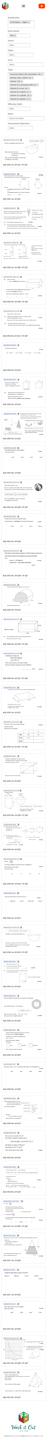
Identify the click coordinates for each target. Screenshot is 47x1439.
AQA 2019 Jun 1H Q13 (11, 713)
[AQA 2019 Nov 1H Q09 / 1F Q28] (23, 800)
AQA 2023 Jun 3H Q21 (11, 199)
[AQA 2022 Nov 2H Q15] (23, 355)
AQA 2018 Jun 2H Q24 (11, 1055)
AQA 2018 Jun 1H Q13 (11, 918)
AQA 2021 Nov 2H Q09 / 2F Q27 (15, 507)
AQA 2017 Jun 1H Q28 (11, 1260)
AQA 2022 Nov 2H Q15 (12, 370)
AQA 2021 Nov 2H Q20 (12, 541)
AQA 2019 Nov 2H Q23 (12, 849)
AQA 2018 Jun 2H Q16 (11, 987)
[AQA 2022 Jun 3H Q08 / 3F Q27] (23, 253)
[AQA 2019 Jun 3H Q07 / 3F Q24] (23, 732)
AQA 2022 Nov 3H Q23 (12, 439)
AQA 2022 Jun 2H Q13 (11, 233)
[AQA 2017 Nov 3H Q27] (23, 1382)
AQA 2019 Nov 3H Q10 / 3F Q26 (15, 884)
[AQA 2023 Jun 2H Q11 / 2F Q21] (23, 150)
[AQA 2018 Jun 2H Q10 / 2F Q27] (23, 937)
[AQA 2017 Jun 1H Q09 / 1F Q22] (23, 1211)
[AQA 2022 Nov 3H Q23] (23, 424)
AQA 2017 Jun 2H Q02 (11, 1295)
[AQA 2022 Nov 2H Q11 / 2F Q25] (23, 321)
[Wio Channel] (42, 6)
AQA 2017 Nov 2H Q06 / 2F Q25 (15, 1363)
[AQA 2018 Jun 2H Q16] (23, 972)
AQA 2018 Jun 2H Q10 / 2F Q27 (15, 952)
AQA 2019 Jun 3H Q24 (11, 781)
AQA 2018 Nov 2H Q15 (12, 1158)
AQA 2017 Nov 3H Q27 (12, 1397)
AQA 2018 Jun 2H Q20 (11, 1021)
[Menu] (23, 6)
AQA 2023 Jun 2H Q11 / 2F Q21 (15, 165)
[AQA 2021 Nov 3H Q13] (23, 595)
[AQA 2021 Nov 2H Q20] (23, 526)
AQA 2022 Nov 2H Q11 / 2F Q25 (15, 336)
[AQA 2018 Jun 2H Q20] (23, 1006)
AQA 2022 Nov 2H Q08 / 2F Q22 (15, 302)
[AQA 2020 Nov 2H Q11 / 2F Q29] (23, 663)
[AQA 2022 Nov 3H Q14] (23, 390)
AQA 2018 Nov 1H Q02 (12, 1089)
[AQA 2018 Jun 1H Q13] (23, 903)
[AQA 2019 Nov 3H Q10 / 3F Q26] (23, 869)
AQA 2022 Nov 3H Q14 (12, 404)
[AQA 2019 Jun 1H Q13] (23, 698)
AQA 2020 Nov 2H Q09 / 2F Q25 (15, 644)
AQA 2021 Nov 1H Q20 (12, 473)
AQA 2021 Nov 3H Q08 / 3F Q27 (15, 576)
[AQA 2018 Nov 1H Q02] (23, 1074)
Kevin (30, 1436)
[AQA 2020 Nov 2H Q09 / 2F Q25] (23, 629)
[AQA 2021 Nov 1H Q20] (23, 458)
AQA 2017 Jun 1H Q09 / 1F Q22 (15, 1226)
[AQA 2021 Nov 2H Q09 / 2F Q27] (23, 492)
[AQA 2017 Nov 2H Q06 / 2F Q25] (23, 1348)
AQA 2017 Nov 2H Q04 (12, 1329)
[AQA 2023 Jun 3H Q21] (23, 184)
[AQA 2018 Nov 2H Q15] (23, 1143)
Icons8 (41, 1436)
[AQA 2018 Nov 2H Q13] (23, 1108)
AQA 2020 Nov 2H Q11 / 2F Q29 (15, 678)
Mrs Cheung (16, 1436)
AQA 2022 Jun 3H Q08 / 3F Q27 (15, 267)
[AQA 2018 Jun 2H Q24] (23, 1040)
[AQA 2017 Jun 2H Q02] (23, 1280)
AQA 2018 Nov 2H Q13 (12, 1123)
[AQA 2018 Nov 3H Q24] (23, 1177)
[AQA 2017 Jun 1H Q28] (23, 1246)
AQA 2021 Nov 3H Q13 (12, 610)
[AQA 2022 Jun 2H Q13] (23, 218)
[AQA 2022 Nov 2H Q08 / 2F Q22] (23, 287)
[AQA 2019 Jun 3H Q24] (23, 766)
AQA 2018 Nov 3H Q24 (12, 1192)
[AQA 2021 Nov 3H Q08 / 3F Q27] (23, 561)
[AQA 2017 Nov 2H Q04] (23, 1314)
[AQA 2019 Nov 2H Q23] (23, 835)
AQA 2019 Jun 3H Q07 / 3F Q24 (15, 747)
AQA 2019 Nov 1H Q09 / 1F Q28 (15, 815)
